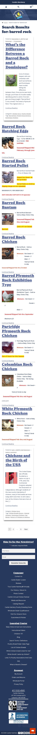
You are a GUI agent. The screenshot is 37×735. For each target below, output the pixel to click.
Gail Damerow (25, 450)
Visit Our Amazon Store (18, 614)
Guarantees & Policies (18, 617)
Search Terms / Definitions (18, 641)
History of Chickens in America (20, 517)
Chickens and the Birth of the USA (17, 460)
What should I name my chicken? (18, 654)
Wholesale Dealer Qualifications (18, 611)
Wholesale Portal (18, 681)
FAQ (18, 661)
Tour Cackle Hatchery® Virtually (18, 587)
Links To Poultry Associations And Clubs (18, 658)
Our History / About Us (18, 590)
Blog (18, 637)
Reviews (18, 583)
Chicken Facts (16, 114)
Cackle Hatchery (18, 2)
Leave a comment (11, 452)
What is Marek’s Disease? (18, 664)
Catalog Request (18, 604)
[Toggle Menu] (2, 2)
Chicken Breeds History (16, 513)
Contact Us (18, 576)
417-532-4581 (18, 690)
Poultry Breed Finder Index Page (18, 644)
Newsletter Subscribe (18, 563)
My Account (18, 674)
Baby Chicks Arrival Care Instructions (18, 627)
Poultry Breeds (26, 114)
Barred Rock (13, 116)
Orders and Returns (18, 677)
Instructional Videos (18, 630)
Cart (29, 6)
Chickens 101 (18, 634)
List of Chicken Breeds (18, 647)
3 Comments (18, 41)
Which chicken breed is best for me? (18, 651)
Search (18, 7)
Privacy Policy (18, 684)
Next (26, 529)
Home (6, 22)
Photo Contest (18, 593)
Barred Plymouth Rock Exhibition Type (18, 280)
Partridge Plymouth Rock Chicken (16, 331)
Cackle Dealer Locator (18, 580)
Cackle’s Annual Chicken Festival (18, 597)
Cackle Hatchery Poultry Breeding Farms (18, 607)
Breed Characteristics (24, 116)
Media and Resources (18, 600)
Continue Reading (11, 108)
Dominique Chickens (11, 118)
